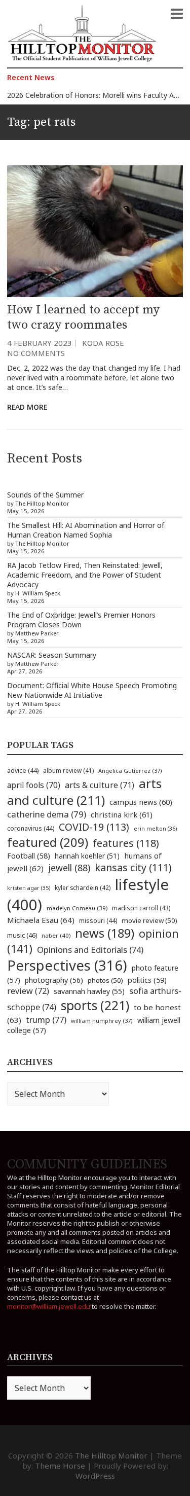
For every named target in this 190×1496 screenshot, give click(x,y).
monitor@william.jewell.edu (48, 1306)
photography (54, 980)
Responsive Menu (177, 14)
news (104, 933)
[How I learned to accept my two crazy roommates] (95, 231)
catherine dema (46, 814)
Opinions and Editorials (90, 949)
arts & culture (99, 785)
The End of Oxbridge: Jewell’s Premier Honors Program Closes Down (81, 619)
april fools (33, 785)
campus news (140, 802)
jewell (69, 868)
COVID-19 (94, 827)
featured (47, 842)
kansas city (133, 867)
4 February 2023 (39, 343)
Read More (27, 407)
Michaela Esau (40, 920)
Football (28, 856)
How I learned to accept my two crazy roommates (83, 317)
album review (68, 770)
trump (46, 1019)
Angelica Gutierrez (130, 770)
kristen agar (28, 888)
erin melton (155, 828)
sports (95, 1005)
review (28, 990)
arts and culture (84, 791)
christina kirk (122, 814)
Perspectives (67, 965)
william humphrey (102, 1020)
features (126, 843)
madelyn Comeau (77, 908)
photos (105, 980)
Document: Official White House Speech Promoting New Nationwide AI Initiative (92, 690)
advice (23, 770)
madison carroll (141, 908)
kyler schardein (82, 887)
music (22, 935)
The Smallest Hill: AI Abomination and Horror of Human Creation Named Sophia (85, 530)
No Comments (36, 353)
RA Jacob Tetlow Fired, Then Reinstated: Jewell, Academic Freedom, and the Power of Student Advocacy (85, 574)
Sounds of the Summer (45, 495)
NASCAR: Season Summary (51, 655)
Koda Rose (103, 343)
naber (56, 935)
